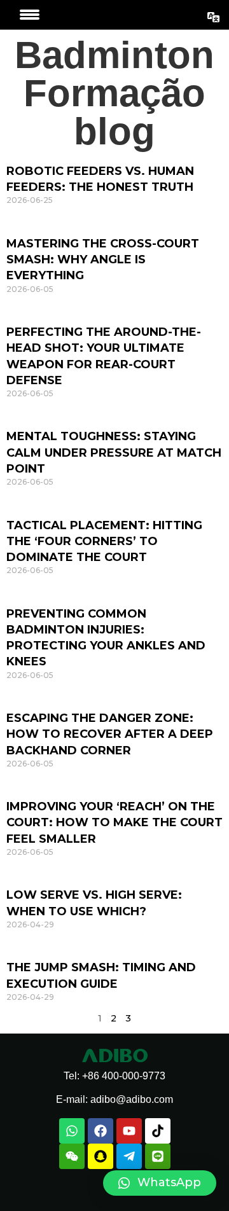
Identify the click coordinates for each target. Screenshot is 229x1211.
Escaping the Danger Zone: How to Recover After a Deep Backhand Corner (109, 734)
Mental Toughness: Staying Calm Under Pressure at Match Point (113, 452)
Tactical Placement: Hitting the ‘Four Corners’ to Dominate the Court (104, 541)
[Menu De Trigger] (29, 14)
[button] (159, 1183)
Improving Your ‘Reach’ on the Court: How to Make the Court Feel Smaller (114, 822)
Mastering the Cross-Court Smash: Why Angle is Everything (102, 259)
